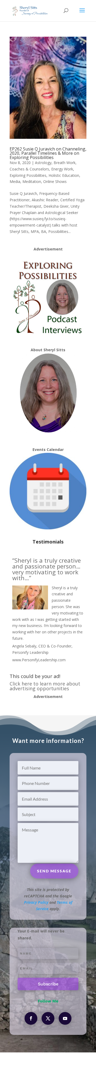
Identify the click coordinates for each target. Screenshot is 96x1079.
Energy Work (62, 169)
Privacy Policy (36, 902)
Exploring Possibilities (28, 175)
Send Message (54, 871)
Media (15, 181)
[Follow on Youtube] (65, 1018)
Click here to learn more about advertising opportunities (45, 686)
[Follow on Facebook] (31, 1018)
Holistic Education (64, 175)
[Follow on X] (48, 1018)
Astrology (43, 162)
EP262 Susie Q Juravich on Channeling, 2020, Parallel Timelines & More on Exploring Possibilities (48, 153)
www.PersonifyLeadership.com (39, 659)
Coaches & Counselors (29, 169)
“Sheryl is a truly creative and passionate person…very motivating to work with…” (46, 569)
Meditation (31, 181)
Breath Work (64, 162)
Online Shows (55, 181)
